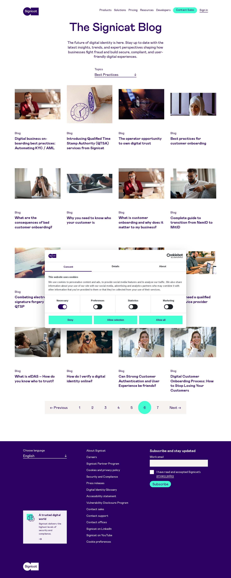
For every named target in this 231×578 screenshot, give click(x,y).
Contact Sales (185, 9)
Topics (99, 69)
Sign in (204, 9)
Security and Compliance (102, 476)
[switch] (97, 306)
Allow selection (115, 320)
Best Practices (106, 74)
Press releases (95, 483)
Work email (157, 456)
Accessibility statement (101, 496)
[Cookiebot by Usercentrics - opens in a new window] (169, 256)
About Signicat (96, 450)
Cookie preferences (98, 541)
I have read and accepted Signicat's (179, 473)
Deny (70, 320)
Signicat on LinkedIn (99, 528)
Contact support (97, 515)
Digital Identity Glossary (101, 489)
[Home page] (30, 10)
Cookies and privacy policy (103, 470)
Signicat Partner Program (102, 463)
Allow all (160, 320)
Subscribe (160, 484)
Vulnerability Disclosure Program (107, 502)
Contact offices (96, 522)
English (28, 456)
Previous (59, 407)
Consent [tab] (68, 266)
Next (175, 407)
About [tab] (162, 266)
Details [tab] (115, 266)
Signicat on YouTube (99, 535)
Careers (91, 456)
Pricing (133, 9)
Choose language (34, 450)
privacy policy (165, 475)
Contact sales (95, 509)
